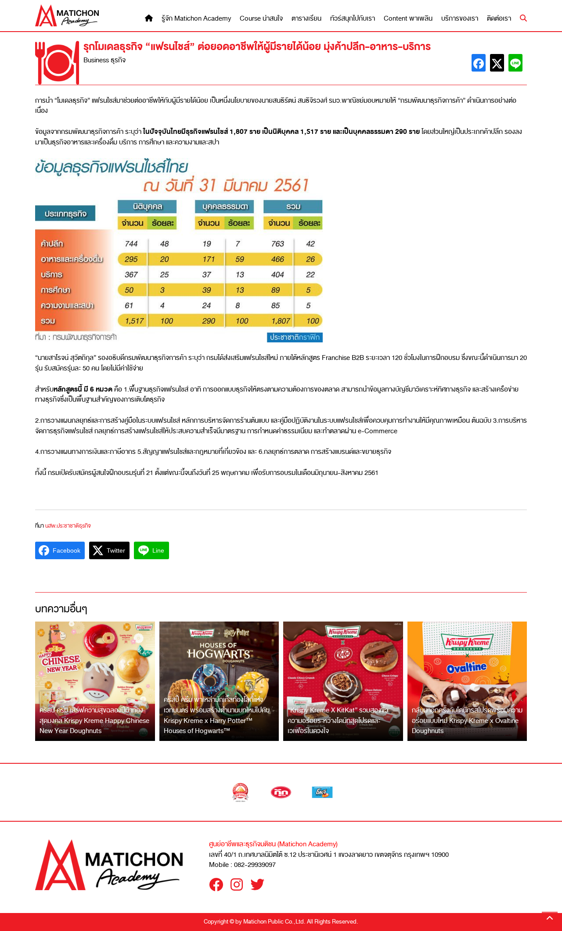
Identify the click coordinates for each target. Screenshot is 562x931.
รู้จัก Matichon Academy (196, 19)
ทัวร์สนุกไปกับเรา (352, 19)
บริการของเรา (459, 19)
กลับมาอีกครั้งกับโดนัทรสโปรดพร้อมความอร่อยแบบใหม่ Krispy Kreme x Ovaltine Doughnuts (467, 720)
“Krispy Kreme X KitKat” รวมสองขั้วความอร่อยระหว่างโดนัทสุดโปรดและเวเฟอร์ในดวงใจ (338, 720)
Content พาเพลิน (408, 19)
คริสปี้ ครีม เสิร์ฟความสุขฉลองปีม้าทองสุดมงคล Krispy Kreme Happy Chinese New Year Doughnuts (94, 720)
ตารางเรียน (306, 19)
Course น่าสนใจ (261, 19)
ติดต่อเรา (499, 19)
